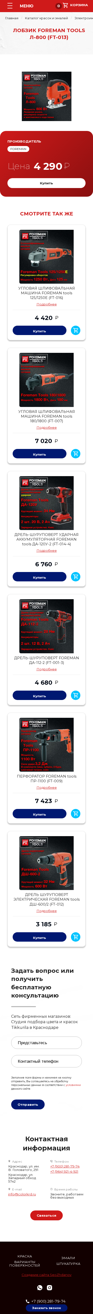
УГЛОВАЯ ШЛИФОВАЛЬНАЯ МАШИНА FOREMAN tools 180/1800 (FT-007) (46, 416)
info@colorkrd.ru (22, 1194)
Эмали (68, 1258)
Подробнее (46, 304)
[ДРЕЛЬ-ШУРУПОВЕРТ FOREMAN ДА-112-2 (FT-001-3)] (46, 626)
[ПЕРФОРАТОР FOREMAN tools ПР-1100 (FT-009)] (46, 745)
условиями (73, 1085)
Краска (24, 1256)
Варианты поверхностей (24, 1263)
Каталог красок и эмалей (46, 18)
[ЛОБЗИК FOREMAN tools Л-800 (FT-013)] (46, 96)
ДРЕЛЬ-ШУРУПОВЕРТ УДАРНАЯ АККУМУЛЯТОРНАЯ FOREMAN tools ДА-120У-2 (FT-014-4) (46, 539)
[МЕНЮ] (10, 5)
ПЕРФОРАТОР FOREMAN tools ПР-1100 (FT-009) (46, 778)
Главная (11, 18)
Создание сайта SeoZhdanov (46, 1274)
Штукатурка (68, 1263)
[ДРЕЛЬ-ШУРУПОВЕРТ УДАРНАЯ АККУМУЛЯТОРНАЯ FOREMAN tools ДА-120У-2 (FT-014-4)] (46, 503)
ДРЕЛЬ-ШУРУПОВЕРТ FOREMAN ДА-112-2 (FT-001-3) (46, 660)
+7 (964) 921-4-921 (64, 1171)
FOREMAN (18, 149)
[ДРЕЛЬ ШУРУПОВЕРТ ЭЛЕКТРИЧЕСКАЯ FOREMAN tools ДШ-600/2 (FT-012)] (46, 863)
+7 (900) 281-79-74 (65, 1166)
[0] (75, 5)
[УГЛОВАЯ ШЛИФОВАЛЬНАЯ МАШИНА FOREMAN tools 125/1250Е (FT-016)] (46, 257)
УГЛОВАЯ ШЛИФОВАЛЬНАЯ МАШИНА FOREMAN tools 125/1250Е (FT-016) (46, 293)
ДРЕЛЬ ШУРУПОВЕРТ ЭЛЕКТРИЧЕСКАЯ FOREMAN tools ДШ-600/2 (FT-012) (46, 899)
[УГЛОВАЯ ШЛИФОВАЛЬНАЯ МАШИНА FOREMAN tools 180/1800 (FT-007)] (46, 380)
